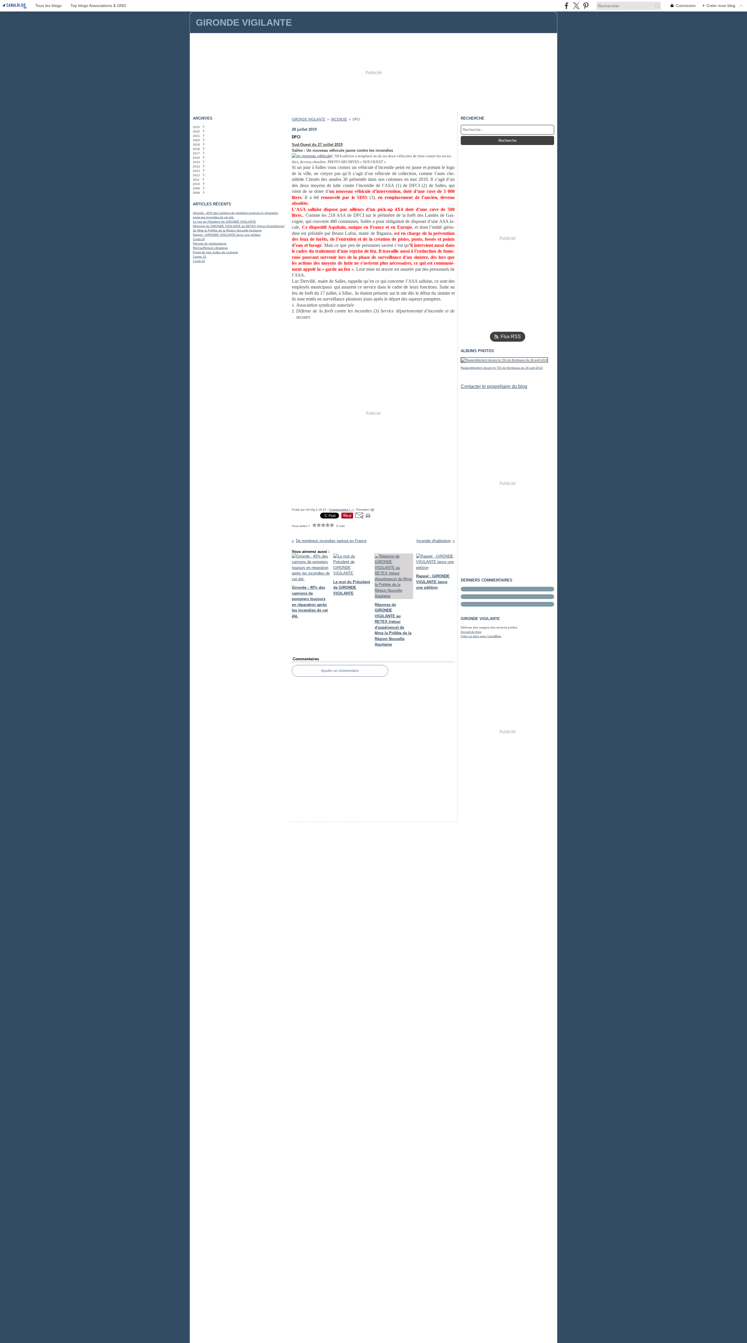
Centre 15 (199, 256)
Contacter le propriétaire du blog (494, 386)
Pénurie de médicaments (209, 243)
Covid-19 (199, 239)
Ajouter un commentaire (340, 671)
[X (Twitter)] (576, 5)
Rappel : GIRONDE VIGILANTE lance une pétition (227, 234)
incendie (339, 119)
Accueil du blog (471, 631)
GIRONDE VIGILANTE (308, 119)
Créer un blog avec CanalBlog (481, 636)
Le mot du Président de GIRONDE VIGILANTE (224, 221)
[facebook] (566, 5)
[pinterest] (585, 5)
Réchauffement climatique (210, 247)
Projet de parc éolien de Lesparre (215, 252)
